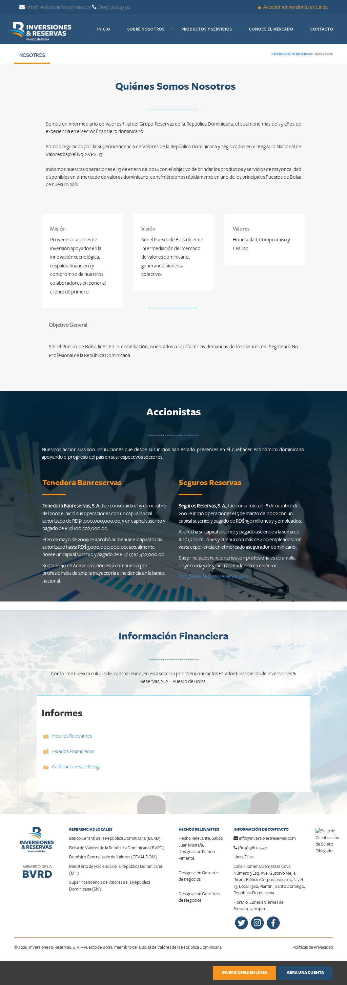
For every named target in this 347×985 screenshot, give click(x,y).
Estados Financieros (73, 751)
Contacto (326, 29)
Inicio (108, 29)
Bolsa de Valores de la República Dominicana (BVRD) (116, 848)
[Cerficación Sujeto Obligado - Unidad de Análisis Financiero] (327, 837)
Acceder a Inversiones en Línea (295, 7)
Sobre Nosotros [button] (146, 29)
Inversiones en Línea (244, 972)
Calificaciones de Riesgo (77, 767)
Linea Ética (243, 857)
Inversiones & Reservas (291, 54)
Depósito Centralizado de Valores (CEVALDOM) (113, 857)
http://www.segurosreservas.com (213, 576)
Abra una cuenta (305, 972)
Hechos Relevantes (72, 736)
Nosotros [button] (32, 55)
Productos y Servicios (211, 29)
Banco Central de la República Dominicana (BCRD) (115, 838)
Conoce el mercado (275, 29)
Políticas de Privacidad (312, 947)
